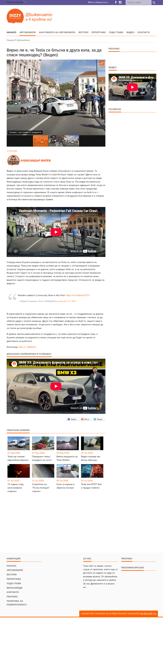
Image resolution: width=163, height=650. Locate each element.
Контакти (144, 32)
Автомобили (27, 32)
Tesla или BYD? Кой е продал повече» (91, 486)
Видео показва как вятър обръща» (90, 458)
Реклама (12, 596)
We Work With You (148, 613)
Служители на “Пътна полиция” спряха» (41, 488)
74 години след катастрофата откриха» (15, 488)
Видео (130, 32)
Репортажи (99, 32)
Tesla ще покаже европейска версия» (18, 458)
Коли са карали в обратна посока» (65, 486)
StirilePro (31, 347)
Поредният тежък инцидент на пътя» (42, 458)
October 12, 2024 (68, 301)
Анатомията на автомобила (57, 32)
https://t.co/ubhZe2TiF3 (77, 295)
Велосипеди (14, 588)
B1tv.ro (22, 347)
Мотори (83, 32)
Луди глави (116, 32)
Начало (10, 40)
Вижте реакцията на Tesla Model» (67, 458)
